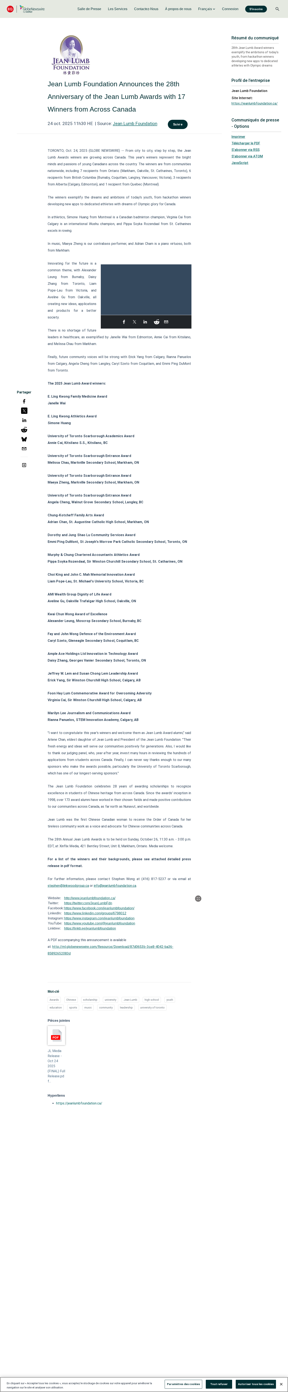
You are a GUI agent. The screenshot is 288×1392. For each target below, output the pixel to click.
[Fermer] (281, 1384)
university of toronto (152, 1007)
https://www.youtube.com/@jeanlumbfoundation (99, 923)
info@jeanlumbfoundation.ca (115, 886)
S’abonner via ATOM (247, 156)
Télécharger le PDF (245, 143)
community (106, 1007)
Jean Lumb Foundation (135, 123)
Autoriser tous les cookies (256, 1384)
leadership (126, 1007)
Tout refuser (219, 1384)
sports (73, 1007)
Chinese (71, 999)
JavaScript (239, 163)
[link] (89, 9)
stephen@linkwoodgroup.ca (68, 886)
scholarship (90, 999)
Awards (54, 999)
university (110, 999)
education (56, 1007)
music (88, 1007)
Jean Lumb (130, 999)
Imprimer (238, 137)
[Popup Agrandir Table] (198, 898)
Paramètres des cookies (183, 1384)
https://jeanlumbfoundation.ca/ (79, 1103)
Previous (103, 287)
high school (152, 999)
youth (169, 999)
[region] (144, 1384)
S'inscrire (256, 9)
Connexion (230, 9)
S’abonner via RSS (245, 150)
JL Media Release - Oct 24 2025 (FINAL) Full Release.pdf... (56, 1066)
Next (189, 287)
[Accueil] (26, 9)
